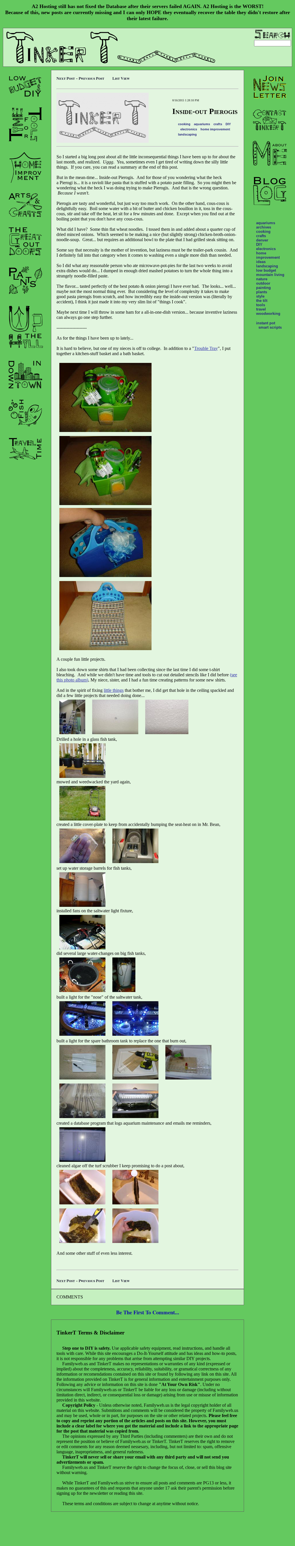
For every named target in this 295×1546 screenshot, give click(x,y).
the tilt (261, 300)
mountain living (270, 275)
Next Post (65, 78)
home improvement (215, 129)
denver (262, 240)
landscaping (187, 134)
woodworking (268, 313)
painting (263, 287)
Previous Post (91, 78)
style (260, 296)
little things (114, 690)
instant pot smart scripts (269, 325)
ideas (261, 262)
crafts (217, 124)
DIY (228, 124)
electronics (188, 129)
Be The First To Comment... (147, 1312)
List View (121, 78)
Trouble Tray (206, 348)
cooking (184, 124)
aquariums (202, 124)
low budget (266, 270)
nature (261, 279)
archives (263, 227)
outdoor (263, 283)
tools (260, 305)
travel (261, 309)
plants (261, 292)
